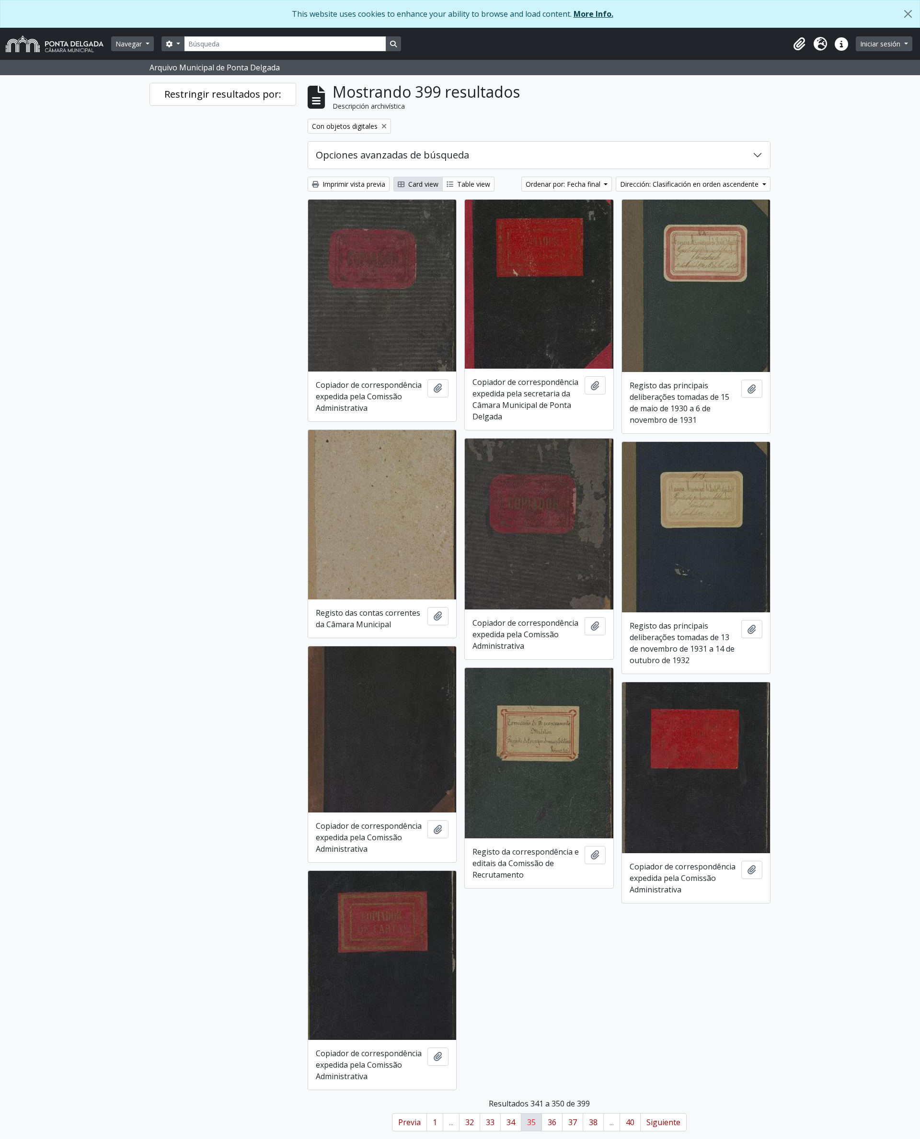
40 (630, 1122)
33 (490, 1122)
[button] (799, 44)
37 (572, 1122)
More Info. (593, 14)
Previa (409, 1122)
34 (510, 1122)
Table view (472, 184)
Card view (422, 184)
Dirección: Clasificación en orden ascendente (690, 184)
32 (469, 1122)
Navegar (129, 43)
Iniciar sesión (881, 43)
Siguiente (663, 1122)
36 (552, 1122)
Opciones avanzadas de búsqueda (392, 154)
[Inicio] (58, 44)
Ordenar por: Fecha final (564, 184)
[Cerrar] (908, 13)
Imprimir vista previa (353, 184)
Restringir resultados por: (222, 94)
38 (593, 1122)
